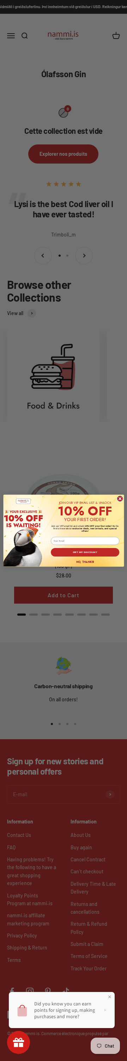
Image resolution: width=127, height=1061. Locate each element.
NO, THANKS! (84, 562)
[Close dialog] (120, 498)
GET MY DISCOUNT (85, 552)
